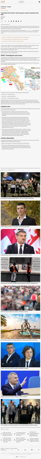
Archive (2, 10)
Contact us (8, 448)
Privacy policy (14, 448)
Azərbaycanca (3, 6)
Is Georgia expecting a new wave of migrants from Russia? (21, 434)
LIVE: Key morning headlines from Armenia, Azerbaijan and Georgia (14, 311)
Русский (9, 6)
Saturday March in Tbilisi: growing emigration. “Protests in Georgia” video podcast (17, 198)
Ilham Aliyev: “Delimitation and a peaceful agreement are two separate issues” (15, 37)
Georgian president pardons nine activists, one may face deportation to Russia (16, 254)
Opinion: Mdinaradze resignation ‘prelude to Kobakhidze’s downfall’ (14, 368)
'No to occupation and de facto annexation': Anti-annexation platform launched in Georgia (19, 425)
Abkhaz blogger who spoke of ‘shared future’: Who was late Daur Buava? (15, 226)
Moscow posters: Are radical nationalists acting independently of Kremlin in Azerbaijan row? (19, 283)
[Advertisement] (20, 159)
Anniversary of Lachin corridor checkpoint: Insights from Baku (13, 41)
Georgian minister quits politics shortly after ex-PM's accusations (14, 396)
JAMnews (3, 17)
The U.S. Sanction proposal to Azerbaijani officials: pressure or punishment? (15, 39)
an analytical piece (29, 30)
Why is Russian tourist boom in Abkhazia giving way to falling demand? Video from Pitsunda (19, 340)
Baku (2, 18)
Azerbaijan (3, 8)
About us (3, 448)
